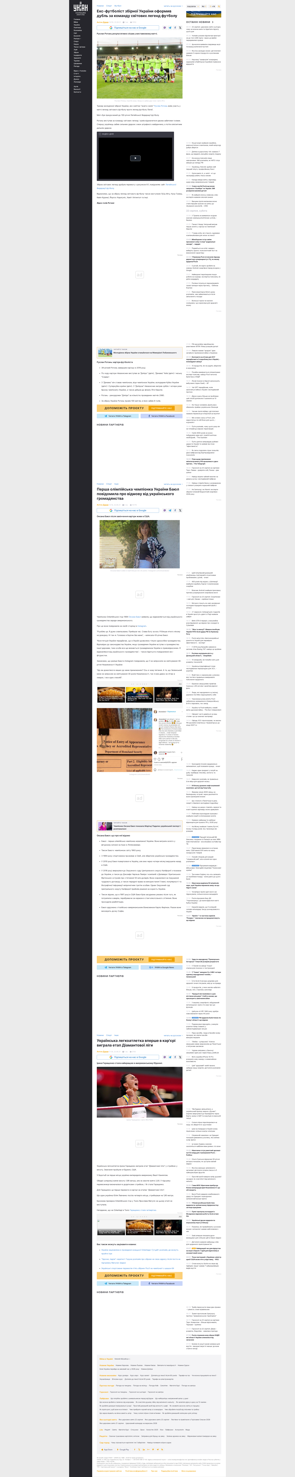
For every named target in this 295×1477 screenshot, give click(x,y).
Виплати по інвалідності (166, 1365)
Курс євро (134, 1375)
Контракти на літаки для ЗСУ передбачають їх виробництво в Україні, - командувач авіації (203, 359)
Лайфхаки (104, 1398)
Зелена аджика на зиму (176, 1436)
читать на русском (172, 6)
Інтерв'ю (77, 76)
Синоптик (164, 1386)
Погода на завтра (188, 1386)
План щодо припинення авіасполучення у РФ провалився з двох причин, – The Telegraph (202, 461)
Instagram (142, 626)
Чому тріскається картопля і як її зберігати (128, 1443)
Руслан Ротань (160, 106)
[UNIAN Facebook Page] (134, 1449)
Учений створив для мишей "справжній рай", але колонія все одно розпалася (201, 859)
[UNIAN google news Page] (148, 1449)
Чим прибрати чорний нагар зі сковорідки (146, 1409)
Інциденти (78, 55)
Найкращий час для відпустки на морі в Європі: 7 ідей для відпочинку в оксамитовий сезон (203, 1250)
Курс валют (144, 1375)
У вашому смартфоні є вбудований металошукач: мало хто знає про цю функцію (202, 1005)
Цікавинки (78, 63)
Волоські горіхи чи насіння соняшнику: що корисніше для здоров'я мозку (201, 303)
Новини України (107, 1365)
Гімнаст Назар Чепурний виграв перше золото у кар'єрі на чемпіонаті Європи (201, 226)
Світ (75, 33)
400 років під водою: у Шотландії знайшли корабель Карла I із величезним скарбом (202, 584)
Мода (188, 1430)
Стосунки (134, 1430)
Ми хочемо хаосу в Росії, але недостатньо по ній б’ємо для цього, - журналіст (201, 420)
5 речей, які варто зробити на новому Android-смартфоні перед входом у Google (203, 268)
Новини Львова (137, 1365)
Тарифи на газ (184, 1375)
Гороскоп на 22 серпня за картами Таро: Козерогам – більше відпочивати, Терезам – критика (202, 1322)
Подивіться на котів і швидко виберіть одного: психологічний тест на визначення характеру (201, 250)
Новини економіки (108, 1375)
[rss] (162, 1449)
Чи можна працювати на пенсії (204, 1375)
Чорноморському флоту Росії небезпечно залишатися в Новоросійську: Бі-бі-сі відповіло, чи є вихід (202, 701)
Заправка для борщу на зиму (153, 1436)
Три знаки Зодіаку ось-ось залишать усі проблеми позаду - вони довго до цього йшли (203, 876)
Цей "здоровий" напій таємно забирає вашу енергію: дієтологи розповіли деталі (203, 1068)
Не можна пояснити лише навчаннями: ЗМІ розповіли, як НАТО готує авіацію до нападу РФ (203, 160)
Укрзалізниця (105, 1379)
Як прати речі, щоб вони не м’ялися (113, 1409)
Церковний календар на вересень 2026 (141, 1423)
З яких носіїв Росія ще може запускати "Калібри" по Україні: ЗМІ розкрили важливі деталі (200, 188)
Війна (76, 22)
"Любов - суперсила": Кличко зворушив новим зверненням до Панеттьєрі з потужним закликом (203, 1044)
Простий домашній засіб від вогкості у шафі (150, 1406)
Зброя (76, 52)
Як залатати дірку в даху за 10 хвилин (191, 1402)
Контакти (77, 92)
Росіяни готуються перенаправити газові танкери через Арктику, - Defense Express (202, 285)
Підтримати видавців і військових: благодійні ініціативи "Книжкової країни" (203, 868)
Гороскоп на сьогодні (137, 1392)
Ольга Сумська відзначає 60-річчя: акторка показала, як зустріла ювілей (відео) (203, 1161)
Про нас (154, 1471)
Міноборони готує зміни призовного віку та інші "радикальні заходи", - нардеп (200, 241)
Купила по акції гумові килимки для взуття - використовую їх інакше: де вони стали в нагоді (203, 1346)
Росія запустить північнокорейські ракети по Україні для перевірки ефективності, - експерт (202, 640)
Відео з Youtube (80, 71)
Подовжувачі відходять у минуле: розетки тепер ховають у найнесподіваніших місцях (202, 1026)
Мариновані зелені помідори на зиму (201, 1436)
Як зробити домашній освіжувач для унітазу (179, 1413)
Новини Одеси (183, 1365)
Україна (77, 25)
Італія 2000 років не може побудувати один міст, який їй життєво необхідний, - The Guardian (201, 435)
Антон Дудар (103, 22)
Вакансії (77, 89)
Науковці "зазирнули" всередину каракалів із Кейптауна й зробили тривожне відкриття (203, 62)
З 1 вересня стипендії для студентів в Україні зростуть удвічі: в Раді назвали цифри (203, 614)
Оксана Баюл (135, 617)
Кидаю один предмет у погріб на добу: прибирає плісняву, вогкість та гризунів (202, 772)
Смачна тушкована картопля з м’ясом (124, 1436)
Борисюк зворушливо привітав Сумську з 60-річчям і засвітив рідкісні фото (201, 686)
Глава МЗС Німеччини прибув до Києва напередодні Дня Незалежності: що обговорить (203, 1187)
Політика (77, 28)
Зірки (142, 1430)
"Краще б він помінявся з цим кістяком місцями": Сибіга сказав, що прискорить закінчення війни (201, 996)
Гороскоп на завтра (155, 1392)
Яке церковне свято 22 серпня (131, 1420)
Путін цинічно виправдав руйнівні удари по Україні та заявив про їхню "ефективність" (202, 444)
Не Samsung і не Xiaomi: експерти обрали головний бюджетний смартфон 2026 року (202, 491)
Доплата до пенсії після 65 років (137, 1379)
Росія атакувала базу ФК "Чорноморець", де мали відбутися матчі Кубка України (202, 900)
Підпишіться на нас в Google (130, 27)
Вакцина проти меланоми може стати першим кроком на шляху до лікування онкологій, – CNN (201, 203)
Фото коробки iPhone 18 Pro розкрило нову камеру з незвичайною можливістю (201, 1059)
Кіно (161, 1430)
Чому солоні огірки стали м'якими (146, 1413)
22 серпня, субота (196, 210)
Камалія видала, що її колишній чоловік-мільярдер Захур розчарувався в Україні (202, 909)
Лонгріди (77, 82)
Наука (76, 44)
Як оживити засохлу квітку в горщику (184, 1406)
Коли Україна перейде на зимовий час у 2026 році (119, 1369)
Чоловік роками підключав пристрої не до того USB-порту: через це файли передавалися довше (203, 38)
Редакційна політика (169, 1471)
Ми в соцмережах (188, 1471)
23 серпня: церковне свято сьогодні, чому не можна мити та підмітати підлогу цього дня (203, 29)
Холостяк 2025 (152, 1430)
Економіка (78, 30)
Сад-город (104, 1442)
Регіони (77, 39)
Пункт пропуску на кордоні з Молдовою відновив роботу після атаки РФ (202, 1214)
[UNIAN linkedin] (144, 1449)
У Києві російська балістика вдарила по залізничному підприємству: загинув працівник (202, 1205)
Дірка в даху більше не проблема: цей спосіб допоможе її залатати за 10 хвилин (202, 398)
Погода (76, 66)
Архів (76, 86)
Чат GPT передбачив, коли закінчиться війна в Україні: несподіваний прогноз (202, 389)
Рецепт (107, 1430)
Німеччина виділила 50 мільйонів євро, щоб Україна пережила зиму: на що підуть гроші (202, 885)
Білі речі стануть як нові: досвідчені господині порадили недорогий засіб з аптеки (203, 605)
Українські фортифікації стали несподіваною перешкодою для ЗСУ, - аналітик (201, 668)
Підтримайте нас (204, 14)
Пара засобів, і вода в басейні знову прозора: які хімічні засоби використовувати (203, 1035)
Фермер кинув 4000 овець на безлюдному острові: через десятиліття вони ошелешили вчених (202, 794)
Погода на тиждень (123, 1386)
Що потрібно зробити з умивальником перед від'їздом (132, 1398)
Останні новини (198, 22)
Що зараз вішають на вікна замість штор (115, 1413)
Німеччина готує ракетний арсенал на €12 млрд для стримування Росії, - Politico (203, 1152)
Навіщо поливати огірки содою (159, 1443)
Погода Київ (153, 1386)
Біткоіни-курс (117, 1379)
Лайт (76, 50)
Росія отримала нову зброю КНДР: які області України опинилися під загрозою (203, 1337)
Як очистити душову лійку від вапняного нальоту (155, 1402)
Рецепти (103, 1436)
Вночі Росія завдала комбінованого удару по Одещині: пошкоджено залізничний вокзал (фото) (202, 1196)
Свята (114, 1430)
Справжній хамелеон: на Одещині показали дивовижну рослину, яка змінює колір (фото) (203, 1137)
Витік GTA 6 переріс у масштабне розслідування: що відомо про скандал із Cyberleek (202, 623)
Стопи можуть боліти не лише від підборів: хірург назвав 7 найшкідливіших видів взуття (202, 1266)
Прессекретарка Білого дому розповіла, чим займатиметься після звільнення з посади (200, 294)
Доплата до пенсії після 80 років (164, 1375)
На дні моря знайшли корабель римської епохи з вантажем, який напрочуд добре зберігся (203, 145)
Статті (76, 74)
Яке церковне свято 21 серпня (112, 1423)
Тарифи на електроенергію (162, 1379)
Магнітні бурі (175, 1386)
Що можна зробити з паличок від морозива (117, 1402)
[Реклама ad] (105, 353)
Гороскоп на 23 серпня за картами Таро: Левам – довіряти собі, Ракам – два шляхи (202, 470)
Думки (76, 79)
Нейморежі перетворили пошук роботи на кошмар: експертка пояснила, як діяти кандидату (203, 276)
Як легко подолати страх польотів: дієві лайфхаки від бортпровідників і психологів (202, 452)
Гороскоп (104, 1392)
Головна (77, 19)
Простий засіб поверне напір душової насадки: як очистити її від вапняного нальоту (203, 1179)
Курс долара (123, 1375)
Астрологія (179, 1430)
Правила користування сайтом (109, 1471)
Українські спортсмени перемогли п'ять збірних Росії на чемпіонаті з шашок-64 (137, 1268)
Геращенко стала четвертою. (143, 1210)
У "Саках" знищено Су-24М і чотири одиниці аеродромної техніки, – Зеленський (203, 974)
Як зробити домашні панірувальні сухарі (115, 1406)
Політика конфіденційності (136, 1471)
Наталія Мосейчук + (122, 1359)
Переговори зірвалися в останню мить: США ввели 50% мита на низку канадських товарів (202, 850)
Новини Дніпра (147, 1369)
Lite (101, 1430)
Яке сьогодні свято (108, 1419)
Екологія (77, 36)
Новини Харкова (122, 1365)
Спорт (76, 41)
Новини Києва (150, 1365)
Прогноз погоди (107, 1385)
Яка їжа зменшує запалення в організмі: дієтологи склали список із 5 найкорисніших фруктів (201, 1170)
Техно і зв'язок (79, 47)
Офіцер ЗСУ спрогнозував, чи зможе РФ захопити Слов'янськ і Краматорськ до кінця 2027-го (203, 722)
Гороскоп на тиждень (118, 1392)
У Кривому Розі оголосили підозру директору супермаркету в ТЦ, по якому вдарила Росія (203, 259)
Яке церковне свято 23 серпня (157, 1420)
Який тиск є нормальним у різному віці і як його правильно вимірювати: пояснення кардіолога (203, 677)
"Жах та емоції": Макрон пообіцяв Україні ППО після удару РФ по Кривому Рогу (203, 631)
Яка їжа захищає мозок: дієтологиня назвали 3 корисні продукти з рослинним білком (203, 53)
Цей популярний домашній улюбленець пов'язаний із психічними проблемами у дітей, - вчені (201, 575)
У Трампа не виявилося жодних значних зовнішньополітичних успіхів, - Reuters (201, 218)
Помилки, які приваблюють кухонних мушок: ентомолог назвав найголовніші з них (203, 1229)
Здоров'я (77, 58)
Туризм (77, 61)
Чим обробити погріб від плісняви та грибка (182, 1409)
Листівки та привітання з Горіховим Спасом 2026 (190, 1420)
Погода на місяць (140, 1386)
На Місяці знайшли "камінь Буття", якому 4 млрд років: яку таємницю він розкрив (202, 828)
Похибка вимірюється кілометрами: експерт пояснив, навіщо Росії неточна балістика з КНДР (203, 374)
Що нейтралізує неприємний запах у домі (171, 1398)
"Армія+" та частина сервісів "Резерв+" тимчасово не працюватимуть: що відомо (203, 918)
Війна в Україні (106, 1359)
